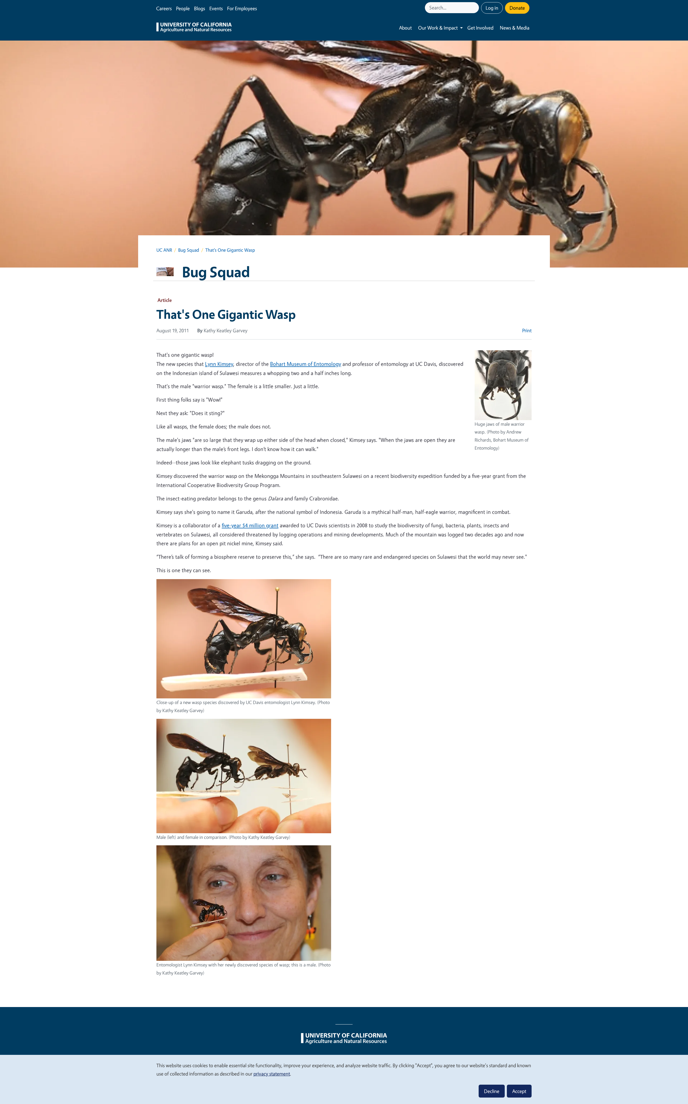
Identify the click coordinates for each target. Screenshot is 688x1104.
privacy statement (271, 1073)
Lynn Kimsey (219, 363)
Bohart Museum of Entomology (305, 363)
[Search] (475, 7)
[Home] (194, 28)
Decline (491, 1091)
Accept (519, 1091)
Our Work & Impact (438, 27)
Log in (492, 8)
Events (216, 8)
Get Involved (480, 27)
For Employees (242, 8)
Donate (517, 8)
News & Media (514, 27)
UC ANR (164, 250)
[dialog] (344, 1079)
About (405, 27)
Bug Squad (188, 250)
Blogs (199, 8)
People (183, 8)
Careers (164, 8)
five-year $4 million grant (250, 525)
